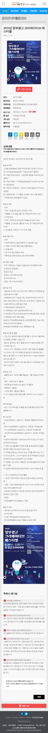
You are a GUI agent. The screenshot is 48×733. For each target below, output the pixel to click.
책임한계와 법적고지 (24, 721)
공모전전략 (14, 11)
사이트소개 (8, 717)
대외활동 (24, 11)
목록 (39, 697)
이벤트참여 (34, 11)
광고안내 (15, 717)
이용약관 (28, 717)
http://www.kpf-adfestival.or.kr (22, 123)
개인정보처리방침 (37, 717)
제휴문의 (22, 717)
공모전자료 (43, 11)
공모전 (5, 11)
